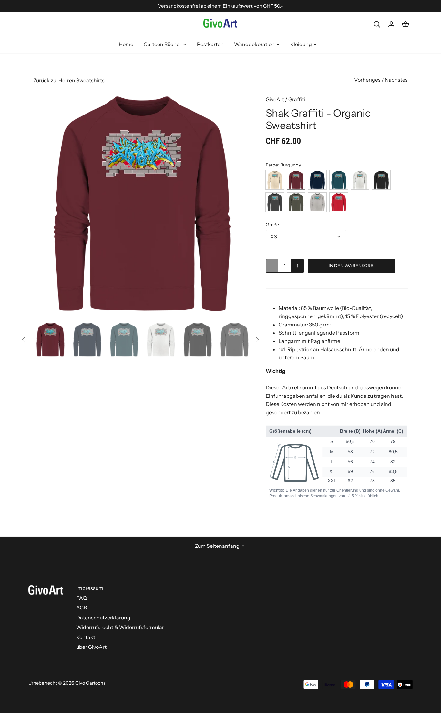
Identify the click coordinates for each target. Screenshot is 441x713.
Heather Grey (317, 202)
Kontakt (85, 637)
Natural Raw (275, 179)
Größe (272, 224)
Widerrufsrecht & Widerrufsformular (120, 627)
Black (381, 179)
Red (339, 202)
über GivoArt (91, 647)
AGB (81, 607)
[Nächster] (240, 204)
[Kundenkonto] (391, 24)
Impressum (89, 588)
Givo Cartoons (90, 683)
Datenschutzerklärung (103, 617)
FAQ (81, 598)
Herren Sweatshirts (81, 80)
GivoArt (275, 99)
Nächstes (396, 79)
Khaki (296, 202)
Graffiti (296, 99)
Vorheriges (367, 79)
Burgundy (296, 179)
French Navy (317, 179)
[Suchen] (377, 24)
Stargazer (339, 179)
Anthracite (275, 202)
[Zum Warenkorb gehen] (405, 24)
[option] (141, 204)
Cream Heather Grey (360, 179)
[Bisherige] (43, 204)
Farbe (272, 165)
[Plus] (297, 266)
